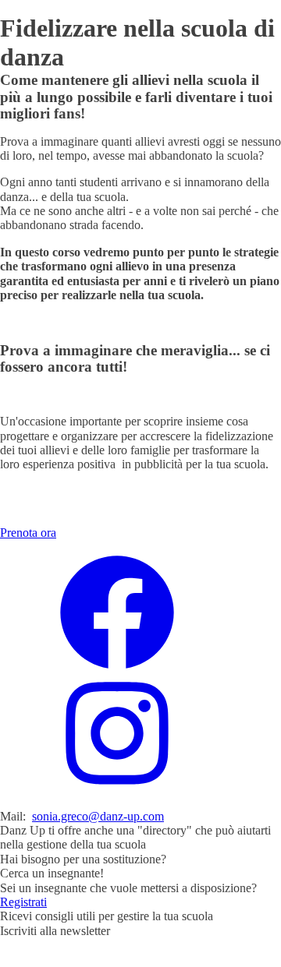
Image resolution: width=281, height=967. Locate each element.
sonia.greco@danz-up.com (98, 816)
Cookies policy (119, 958)
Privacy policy (35, 958)
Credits (183, 958)
